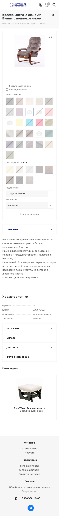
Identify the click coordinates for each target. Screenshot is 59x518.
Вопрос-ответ (30, 491)
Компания (30, 442)
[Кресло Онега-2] (29, 51)
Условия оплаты (29, 465)
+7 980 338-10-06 (30, 498)
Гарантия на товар (29, 473)
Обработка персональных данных (29, 487)
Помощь (30, 481)
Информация (29, 459)
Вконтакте (31, 508)
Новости (29, 452)
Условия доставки (29, 469)
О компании (29, 448)
